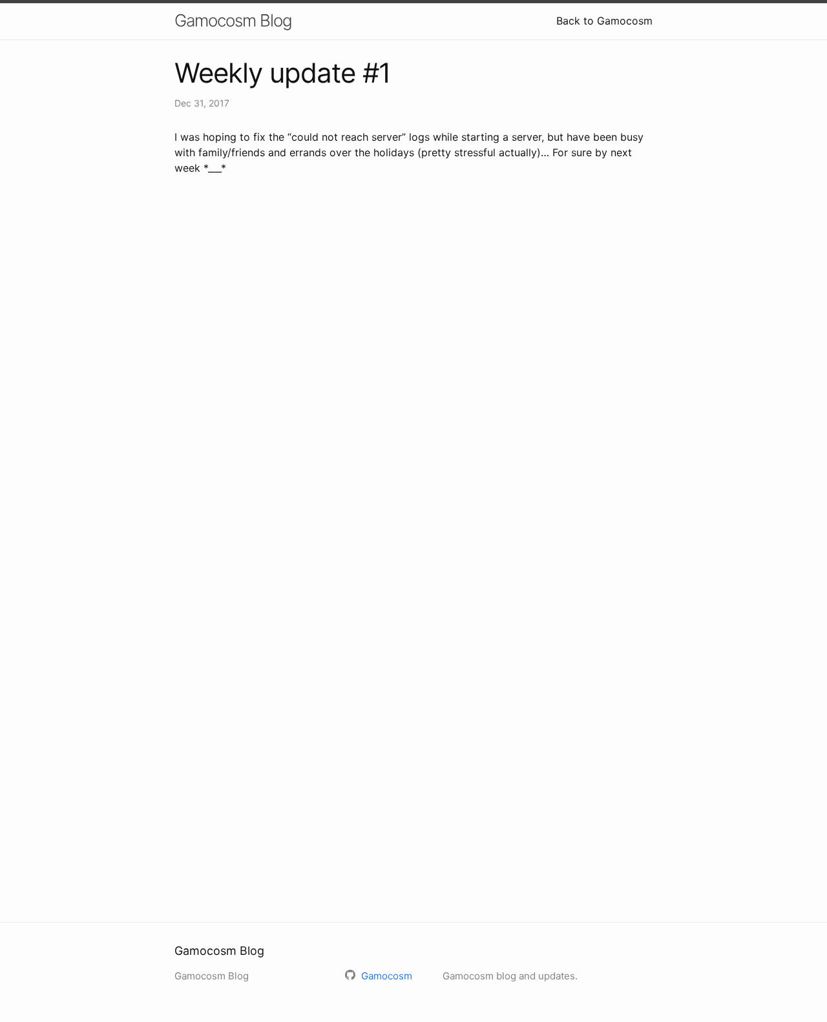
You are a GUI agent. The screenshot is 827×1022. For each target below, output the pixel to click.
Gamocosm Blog (233, 20)
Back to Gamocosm (604, 20)
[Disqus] (413, 371)
